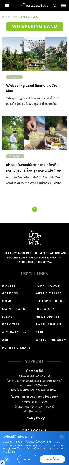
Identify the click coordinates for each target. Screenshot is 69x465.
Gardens (14, 77)
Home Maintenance (15, 305)
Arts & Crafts (49, 293)
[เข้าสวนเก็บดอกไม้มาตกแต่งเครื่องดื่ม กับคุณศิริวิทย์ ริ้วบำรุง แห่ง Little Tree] (34, 133)
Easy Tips (11, 324)
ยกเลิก (27, 459)
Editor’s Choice (51, 301)
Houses (9, 286)
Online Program (51, 340)
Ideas (7, 317)
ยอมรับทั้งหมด (52, 459)
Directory (45, 309)
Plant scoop (48, 286)
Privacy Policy (35, 418)
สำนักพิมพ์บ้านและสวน (15, 336)
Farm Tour (15, 156)
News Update (48, 317)
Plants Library (16, 348)
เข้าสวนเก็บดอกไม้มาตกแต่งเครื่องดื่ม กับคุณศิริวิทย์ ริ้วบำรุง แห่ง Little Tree (33, 167)
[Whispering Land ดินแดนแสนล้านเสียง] (34, 54)
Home (6, 17)
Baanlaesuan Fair (48, 328)
